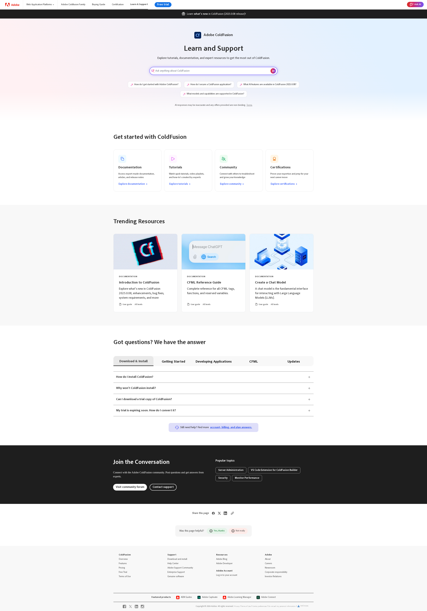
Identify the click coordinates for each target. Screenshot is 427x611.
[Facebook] (124, 606)
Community (228, 167)
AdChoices (304, 606)
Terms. (249, 105)
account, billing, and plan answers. (231, 427)
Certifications (280, 167)
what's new (201, 14)
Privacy (237, 606)
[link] (12, 5)
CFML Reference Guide (204, 282)
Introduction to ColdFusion (139, 282)
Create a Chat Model (270, 282)
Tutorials (175, 167)
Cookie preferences (259, 606)
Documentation (130, 167)
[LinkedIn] (136, 606)
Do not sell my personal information (282, 606)
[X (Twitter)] (130, 606)
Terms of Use (246, 606)
